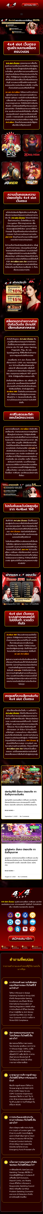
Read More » (9, 810)
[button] (21, 14)
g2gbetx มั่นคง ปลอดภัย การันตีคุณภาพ (20, 851)
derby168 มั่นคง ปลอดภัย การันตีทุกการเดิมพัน (20, 793)
